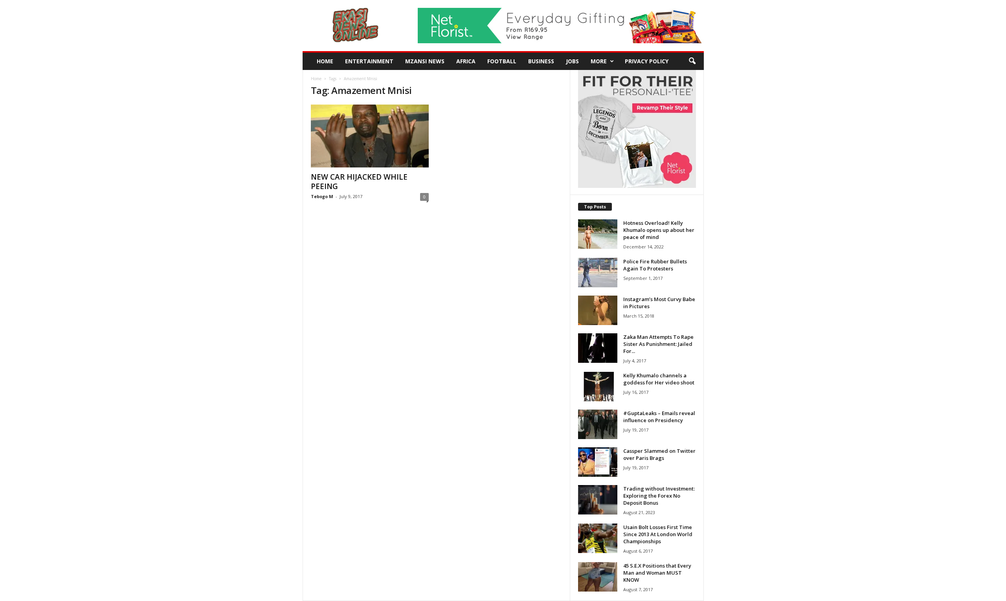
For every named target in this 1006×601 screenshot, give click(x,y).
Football (501, 61)
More (599, 61)
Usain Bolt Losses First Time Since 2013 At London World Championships (657, 534)
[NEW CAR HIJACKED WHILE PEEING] (370, 136)
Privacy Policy (646, 61)
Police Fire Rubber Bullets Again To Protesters (655, 265)
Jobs (572, 61)
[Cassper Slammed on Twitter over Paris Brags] (597, 462)
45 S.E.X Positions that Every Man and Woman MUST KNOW (657, 572)
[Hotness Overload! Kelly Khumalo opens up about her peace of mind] (597, 234)
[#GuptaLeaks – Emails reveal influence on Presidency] (597, 424)
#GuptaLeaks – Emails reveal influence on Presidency (659, 417)
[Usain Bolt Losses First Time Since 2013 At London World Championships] (597, 538)
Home (325, 61)
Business (541, 61)
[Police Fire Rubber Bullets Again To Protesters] (597, 272)
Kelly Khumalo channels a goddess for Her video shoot (658, 379)
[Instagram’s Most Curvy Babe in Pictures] (597, 310)
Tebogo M (322, 196)
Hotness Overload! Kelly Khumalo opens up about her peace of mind (658, 230)
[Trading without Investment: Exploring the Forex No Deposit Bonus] (597, 500)
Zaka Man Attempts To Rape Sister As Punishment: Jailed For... (658, 344)
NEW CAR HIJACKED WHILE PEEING (359, 181)
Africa (465, 61)
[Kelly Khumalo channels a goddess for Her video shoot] (597, 386)
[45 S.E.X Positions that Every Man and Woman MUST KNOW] (597, 577)
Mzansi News (424, 61)
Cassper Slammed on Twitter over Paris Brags (659, 454)
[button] (692, 61)
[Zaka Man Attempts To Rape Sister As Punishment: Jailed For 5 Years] (597, 348)
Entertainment (369, 61)
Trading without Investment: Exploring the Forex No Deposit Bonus (659, 495)
